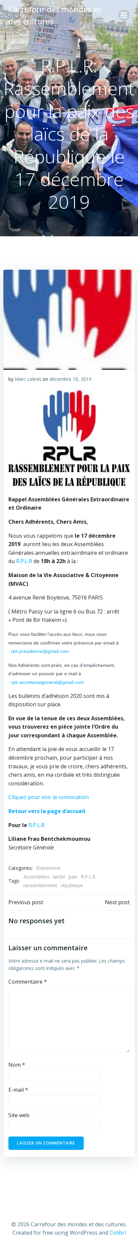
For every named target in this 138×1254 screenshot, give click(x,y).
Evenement (48, 868)
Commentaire (27, 981)
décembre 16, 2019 (70, 379)
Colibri (118, 1232)
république (72, 885)
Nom (16, 1064)
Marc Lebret (28, 379)
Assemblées (36, 876)
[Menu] (124, 15)
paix (73, 876)
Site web (18, 1115)
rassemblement (40, 885)
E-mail (18, 1089)
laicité (59, 876)
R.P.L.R (24, 561)
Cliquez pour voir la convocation (48, 797)
